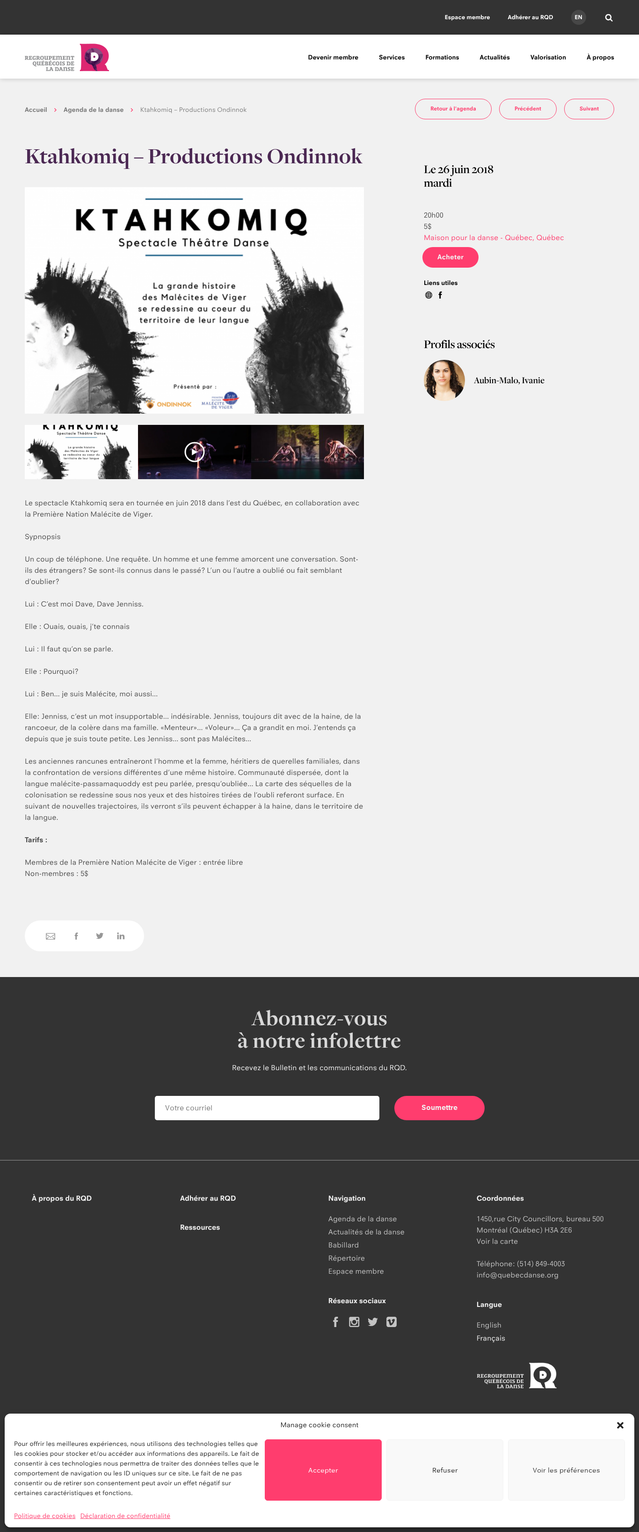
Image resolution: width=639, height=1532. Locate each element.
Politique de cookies (45, 1516)
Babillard (343, 1244)
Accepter (323, 1470)
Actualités (495, 57)
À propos (600, 57)
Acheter (450, 257)
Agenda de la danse (93, 110)
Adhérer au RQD (530, 17)
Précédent (528, 108)
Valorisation (548, 57)
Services (392, 57)
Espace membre (467, 17)
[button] (620, 1425)
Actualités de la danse (366, 1231)
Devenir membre (333, 57)
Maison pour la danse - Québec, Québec (494, 237)
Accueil (36, 110)
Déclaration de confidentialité (125, 1516)
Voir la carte (497, 1241)
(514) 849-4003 (541, 1263)
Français (491, 1338)
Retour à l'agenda (453, 108)
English (489, 1324)
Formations (442, 57)
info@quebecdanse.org (518, 1274)
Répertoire (346, 1258)
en (578, 17)
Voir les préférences (566, 1470)
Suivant (589, 108)
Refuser (445, 1470)
